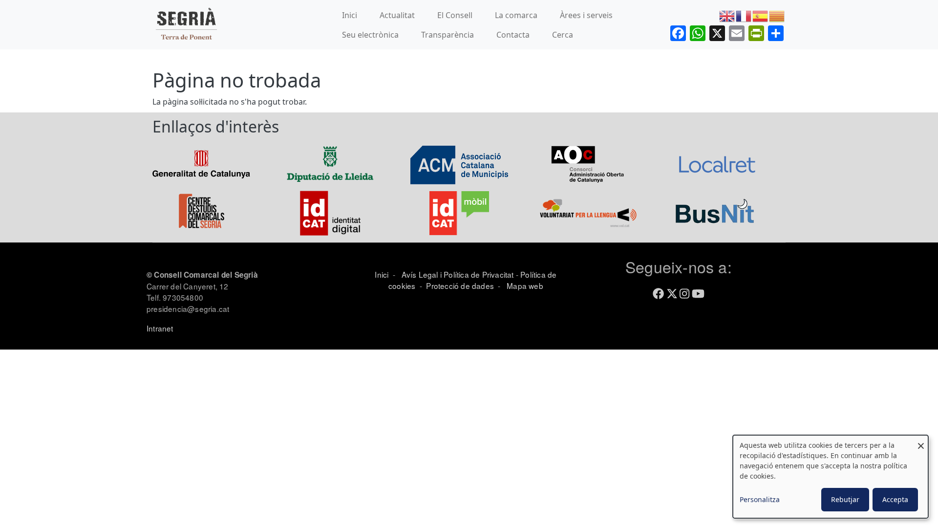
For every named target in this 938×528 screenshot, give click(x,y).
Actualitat (397, 15)
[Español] (760, 15)
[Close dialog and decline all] (921, 441)
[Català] (777, 15)
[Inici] (186, 24)
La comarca (516, 15)
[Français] (744, 15)
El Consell (454, 15)
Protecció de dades (460, 285)
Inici (349, 15)
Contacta (513, 34)
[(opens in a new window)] (201, 163)
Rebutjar (845, 499)
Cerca (562, 34)
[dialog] (830, 476)
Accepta (895, 499)
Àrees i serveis (586, 15)
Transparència (447, 34)
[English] (727, 15)
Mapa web (524, 285)
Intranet (160, 328)
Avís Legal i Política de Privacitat (458, 274)
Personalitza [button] (760, 499)
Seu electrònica (370, 34)
